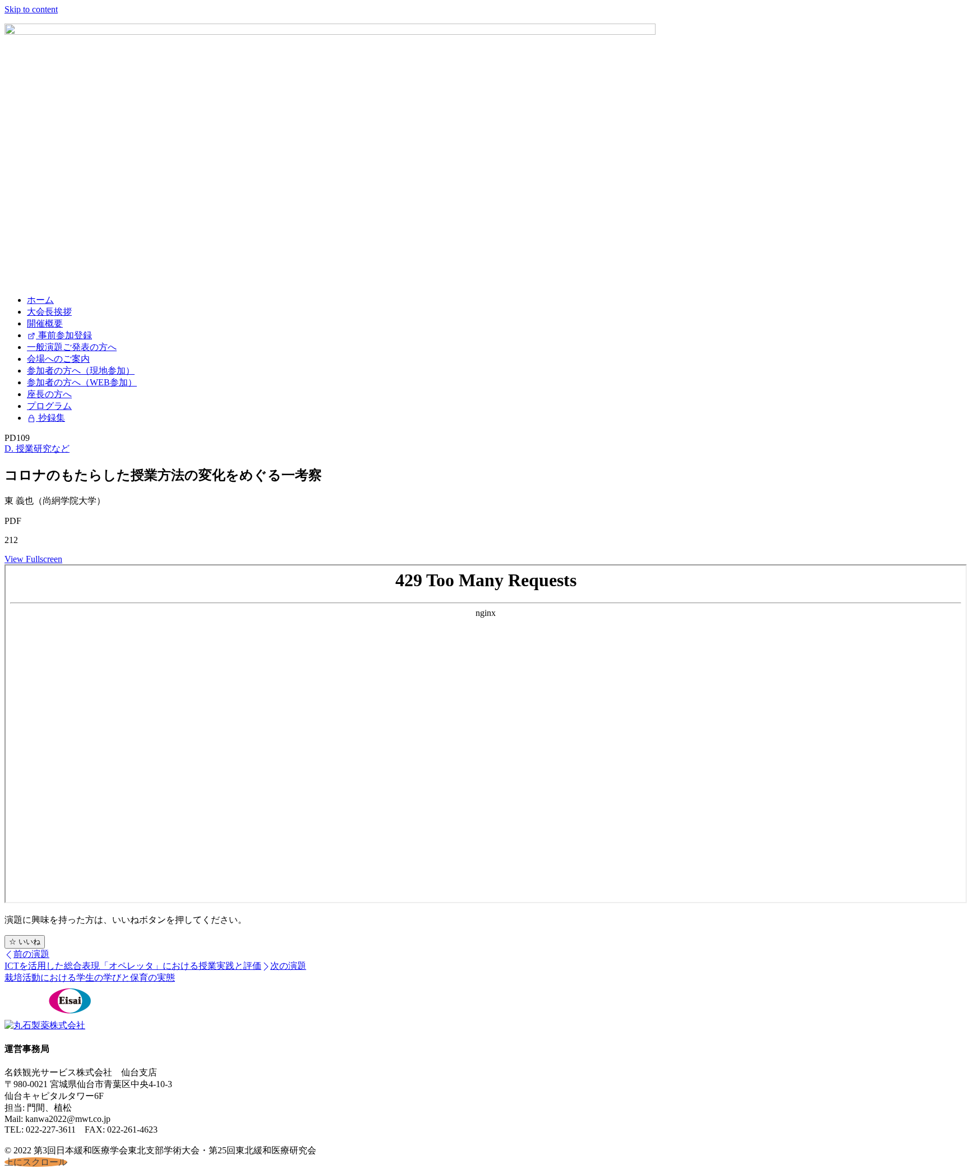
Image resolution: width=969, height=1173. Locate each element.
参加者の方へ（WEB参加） (82, 382)
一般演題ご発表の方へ (72, 347)
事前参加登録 (64, 335)
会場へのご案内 (58, 359)
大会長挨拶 (49, 311)
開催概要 (45, 323)
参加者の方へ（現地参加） (81, 370)
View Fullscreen (33, 559)
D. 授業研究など (37, 448)
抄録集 (50, 417)
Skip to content (31, 9)
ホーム (40, 300)
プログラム (49, 406)
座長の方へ (49, 394)
